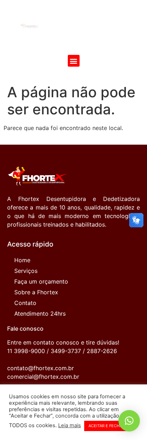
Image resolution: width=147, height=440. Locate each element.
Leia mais (69, 425)
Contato (25, 302)
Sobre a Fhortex (36, 292)
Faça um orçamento (41, 281)
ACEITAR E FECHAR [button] (106, 425)
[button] (74, 61)
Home (22, 260)
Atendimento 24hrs (40, 313)
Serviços (25, 270)
